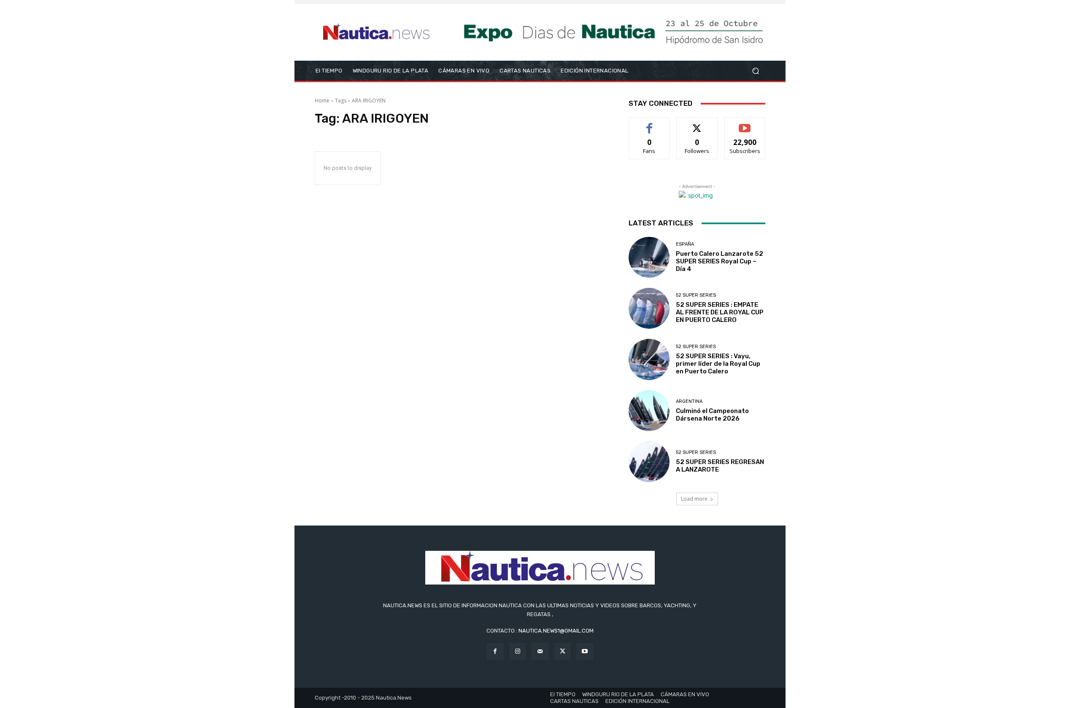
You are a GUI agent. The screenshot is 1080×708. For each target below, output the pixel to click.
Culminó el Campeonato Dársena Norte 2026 (712, 414)
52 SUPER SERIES (696, 295)
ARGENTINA (689, 401)
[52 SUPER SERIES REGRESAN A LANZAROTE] (649, 461)
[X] (562, 651)
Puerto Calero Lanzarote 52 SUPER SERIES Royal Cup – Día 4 (719, 261)
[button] (755, 71)
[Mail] (540, 651)
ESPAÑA (685, 244)
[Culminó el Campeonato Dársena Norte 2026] (649, 410)
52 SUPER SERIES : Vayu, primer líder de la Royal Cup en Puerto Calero (718, 363)
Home (322, 100)
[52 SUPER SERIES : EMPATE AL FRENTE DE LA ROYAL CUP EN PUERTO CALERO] (649, 308)
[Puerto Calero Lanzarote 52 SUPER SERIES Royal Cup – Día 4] (649, 257)
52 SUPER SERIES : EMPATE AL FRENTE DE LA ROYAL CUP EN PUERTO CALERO (720, 312)
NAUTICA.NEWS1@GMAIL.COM (556, 631)
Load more (694, 498)
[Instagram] (517, 651)
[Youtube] (585, 651)
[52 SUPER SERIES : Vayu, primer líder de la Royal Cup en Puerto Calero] (649, 359)
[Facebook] (495, 651)
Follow (697, 124)
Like (649, 124)
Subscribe (745, 124)
